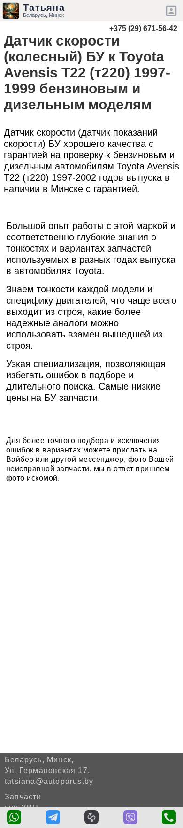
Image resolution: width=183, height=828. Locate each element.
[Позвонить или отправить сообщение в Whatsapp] (14, 817)
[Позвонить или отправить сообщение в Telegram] (53, 817)
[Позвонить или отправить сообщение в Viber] (130, 817)
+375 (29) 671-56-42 (143, 28)
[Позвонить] (169, 817)
